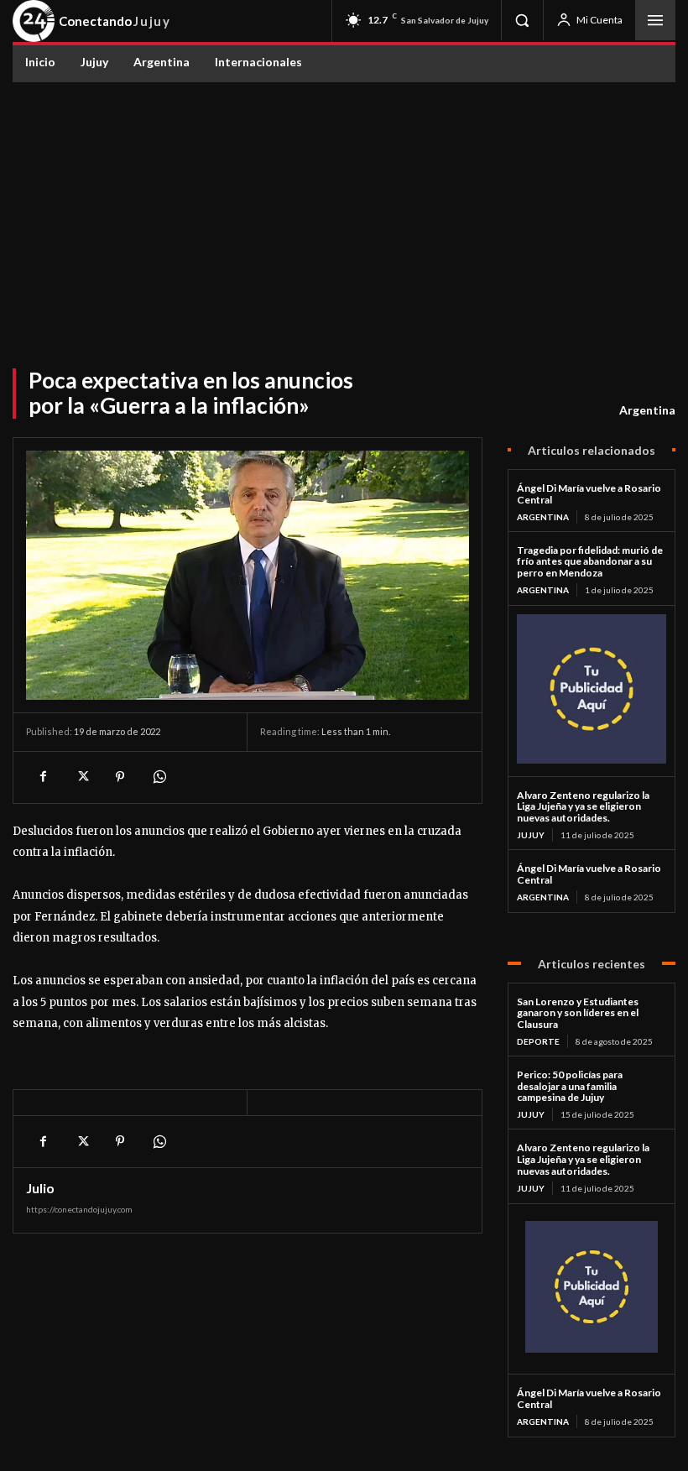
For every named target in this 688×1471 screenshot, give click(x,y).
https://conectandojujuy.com (79, 1209)
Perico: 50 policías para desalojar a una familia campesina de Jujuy (570, 1086)
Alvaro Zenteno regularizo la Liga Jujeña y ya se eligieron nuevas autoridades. (583, 807)
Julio (40, 1188)
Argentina (647, 410)
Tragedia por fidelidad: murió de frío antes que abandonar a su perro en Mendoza (590, 562)
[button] (522, 20)
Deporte (538, 1041)
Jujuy (531, 835)
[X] (81, 777)
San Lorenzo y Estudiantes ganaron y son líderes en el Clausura (577, 1013)
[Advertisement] (344, 208)
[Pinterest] (120, 777)
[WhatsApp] (158, 777)
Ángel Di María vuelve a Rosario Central (589, 494)
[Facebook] (43, 777)
